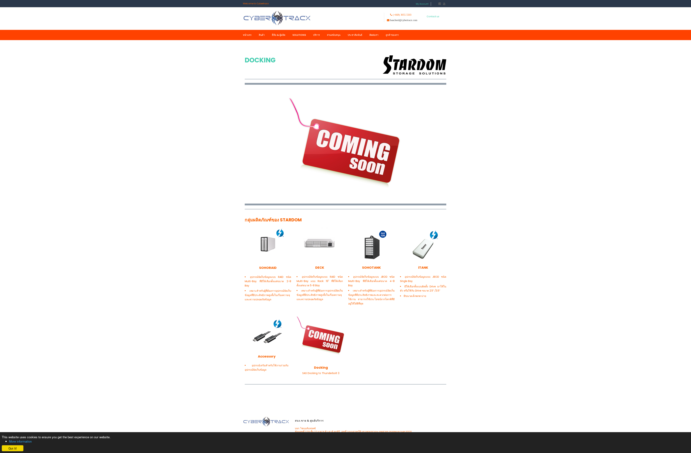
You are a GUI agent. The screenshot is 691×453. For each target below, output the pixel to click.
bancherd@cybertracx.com (404, 21)
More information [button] (20, 441)
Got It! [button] (12, 448)
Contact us (432, 17)
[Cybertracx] (277, 18)
